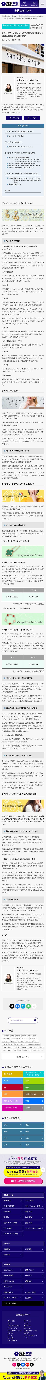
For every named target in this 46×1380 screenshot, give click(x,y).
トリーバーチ (6, 1041)
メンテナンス (25, 1038)
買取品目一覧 (8, 1195)
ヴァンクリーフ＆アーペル (37, 1050)
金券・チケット (30, 1094)
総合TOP (7, 1264)
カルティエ (27, 1326)
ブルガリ (27, 1333)
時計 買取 (7, 1200)
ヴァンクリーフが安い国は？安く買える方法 (21, 173)
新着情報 (28, 1281)
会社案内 (28, 1298)
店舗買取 (7, 1249)
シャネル (11, 1338)
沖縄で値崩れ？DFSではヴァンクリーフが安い (25, 178)
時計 (27, 1087)
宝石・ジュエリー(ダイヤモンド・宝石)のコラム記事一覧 (31, 16)
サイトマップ (8, 1287)
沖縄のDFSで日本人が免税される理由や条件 (27, 181)
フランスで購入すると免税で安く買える (22, 163)
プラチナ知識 (6, 1035)
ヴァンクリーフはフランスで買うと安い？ (20, 152)
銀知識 (18, 1035)
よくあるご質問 (30, 1292)
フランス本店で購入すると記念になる (22, 167)
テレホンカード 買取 (11, 1234)
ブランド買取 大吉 (6, 16)
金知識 (24, 1035)
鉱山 (30, 1035)
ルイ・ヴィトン (12, 1340)
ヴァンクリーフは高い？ (13, 142)
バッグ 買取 (29, 1200)
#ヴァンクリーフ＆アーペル (11, 40)
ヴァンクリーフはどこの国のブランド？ (19, 131)
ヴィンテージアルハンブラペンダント (26, 159)
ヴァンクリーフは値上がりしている (21, 147)
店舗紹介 (28, 1275)
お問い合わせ (8, 1292)
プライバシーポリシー (11, 1298)
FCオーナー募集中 (10, 1303)
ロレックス (11, 1321)
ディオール (27, 1321)
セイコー (25, 1047)
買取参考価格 (8, 1275)
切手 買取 (28, 1217)
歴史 (36, 1047)
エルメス (11, 1335)
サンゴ (14, 1050)
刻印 (35, 1035)
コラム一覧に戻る (16, 1020)
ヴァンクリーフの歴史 (16, 136)
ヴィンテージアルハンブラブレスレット (27, 161)
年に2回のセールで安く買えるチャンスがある (24, 165)
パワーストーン (29, 1041)
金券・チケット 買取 (10, 1223)
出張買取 (28, 1249)
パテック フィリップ (14, 1326)
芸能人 (11, 1044)
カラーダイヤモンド (15, 1038)
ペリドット (21, 1041)
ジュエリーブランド (7, 1047)
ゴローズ (5, 1044)
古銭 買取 (28, 1223)
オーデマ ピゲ (12, 1328)
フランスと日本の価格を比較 (19, 157)
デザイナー (26, 1050)
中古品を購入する (15, 184)
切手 (6, 1094)
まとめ (7, 190)
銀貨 (4, 1050)
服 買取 (6, 1217)
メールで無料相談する (24, 1181)
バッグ (6, 1080)
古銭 (27, 1101)
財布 (27, 1080)
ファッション (33, 1038)
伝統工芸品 (6, 1038)
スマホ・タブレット (11, 1107)
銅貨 (13, 1035)
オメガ (10, 1323)
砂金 (20, 1050)
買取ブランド (29, 1270)
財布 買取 (28, 1211)
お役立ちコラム (9, 1281)
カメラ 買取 (8, 1228)
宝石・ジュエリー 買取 (32, 1206)
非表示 (25, 126)
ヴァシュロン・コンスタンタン (33, 1044)
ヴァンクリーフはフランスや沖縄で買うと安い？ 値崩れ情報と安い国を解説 (20, 18)
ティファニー (28, 1328)
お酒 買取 (7, 1211)
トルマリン (14, 1041)
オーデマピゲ (17, 1047)
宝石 (31, 1047)
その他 (28, 1107)
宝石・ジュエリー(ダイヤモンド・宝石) (16, 25)
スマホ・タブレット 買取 (33, 1228)
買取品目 (14, 16)
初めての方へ (8, 1270)
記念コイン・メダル (11, 1101)
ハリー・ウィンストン (20, 1044)
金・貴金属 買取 (9, 1206)
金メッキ (41, 1047)
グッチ (26, 1323)
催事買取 (7, 1255)
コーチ (37, 1041)
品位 (9, 1050)
